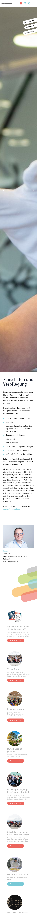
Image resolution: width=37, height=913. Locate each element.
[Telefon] (29, 3)
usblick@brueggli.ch (11, 509)
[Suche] (25, 3)
